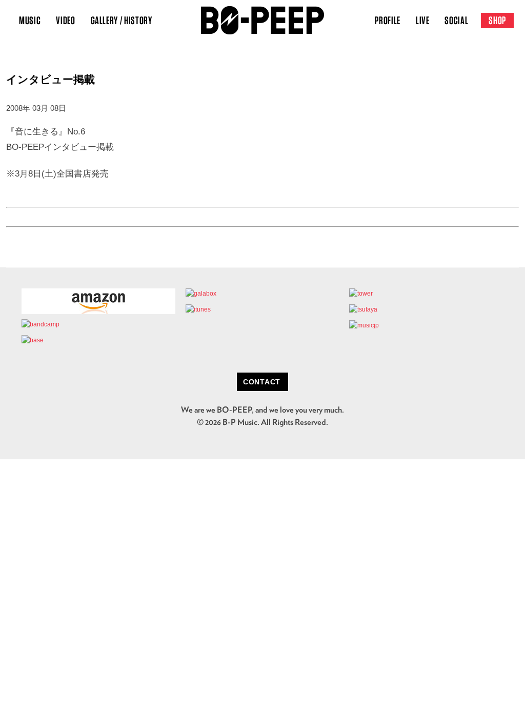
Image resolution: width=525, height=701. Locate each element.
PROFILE (387, 20)
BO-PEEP (262, 20)
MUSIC (30, 20)
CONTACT (261, 382)
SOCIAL (456, 20)
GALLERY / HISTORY (121, 20)
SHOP (497, 20)
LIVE (423, 20)
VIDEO (65, 20)
